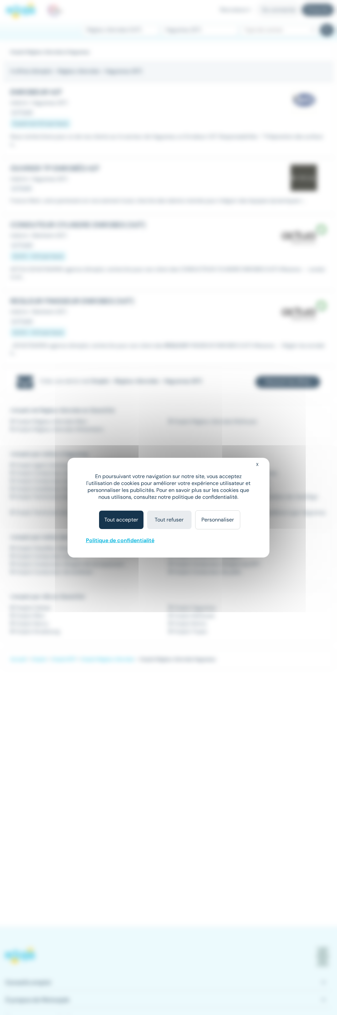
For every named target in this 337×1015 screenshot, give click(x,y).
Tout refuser (169, 519)
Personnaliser (217, 519)
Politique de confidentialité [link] (120, 540)
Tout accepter (121, 519)
